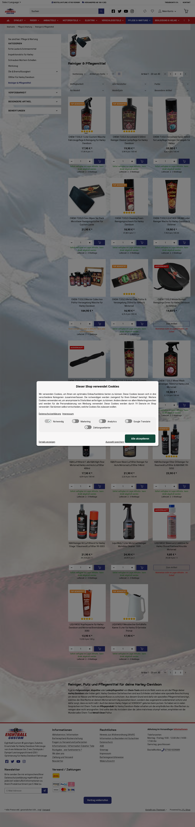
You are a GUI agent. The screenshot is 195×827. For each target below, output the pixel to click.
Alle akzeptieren (140, 438)
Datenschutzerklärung (50, 414)
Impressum (68, 414)
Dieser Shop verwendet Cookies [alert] (97, 386)
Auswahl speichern (115, 442)
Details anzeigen (47, 442)
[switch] (48, 421)
